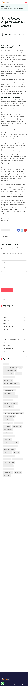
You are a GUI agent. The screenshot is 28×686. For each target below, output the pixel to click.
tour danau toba (7, 439)
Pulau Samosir (5, 230)
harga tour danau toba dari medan (11, 387)
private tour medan (8, 419)
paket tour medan (8, 400)
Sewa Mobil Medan (9, 336)
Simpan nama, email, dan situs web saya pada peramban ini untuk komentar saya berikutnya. (13, 253)
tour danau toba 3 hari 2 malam (11, 442)
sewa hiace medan (17, 426)
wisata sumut (7, 475)
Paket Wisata (7, 330)
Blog (20, 367)
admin (10, 30)
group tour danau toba (9, 377)
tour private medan (17, 459)
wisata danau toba (8, 472)
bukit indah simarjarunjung (10, 370)
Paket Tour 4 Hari (8, 320)
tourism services (7, 452)
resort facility (7, 426)
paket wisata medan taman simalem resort (13, 413)
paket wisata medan (8, 406)
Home (2, 6)
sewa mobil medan (8, 429)
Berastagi (6, 364)
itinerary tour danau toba (9, 390)
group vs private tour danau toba (11, 383)
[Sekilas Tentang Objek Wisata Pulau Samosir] (18, 230)
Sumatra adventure (8, 432)
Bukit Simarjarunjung (8, 373)
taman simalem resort (9, 436)
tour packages (7, 459)
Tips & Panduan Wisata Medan (11, 339)
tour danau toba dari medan (10, 446)
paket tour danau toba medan (10, 396)
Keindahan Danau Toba (9, 393)
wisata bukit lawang (8, 469)
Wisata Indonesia (8, 348)
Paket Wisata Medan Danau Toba (11, 409)
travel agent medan (8, 465)
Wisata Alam (7, 345)
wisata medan (18, 472)
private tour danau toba (9, 416)
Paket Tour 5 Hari (8, 323)
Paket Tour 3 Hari (8, 317)
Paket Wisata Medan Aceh (10, 333)
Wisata (6, 342)
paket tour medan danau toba (10, 403)
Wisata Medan (7, 351)
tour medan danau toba (9, 455)
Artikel (7, 6)
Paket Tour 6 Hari (8, 326)
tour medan (16, 452)
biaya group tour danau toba (10, 367)
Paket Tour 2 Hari (8, 314)
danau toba (18, 373)
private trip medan (8, 423)
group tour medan (8, 380)
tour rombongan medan (9, 462)
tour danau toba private (9, 449)
